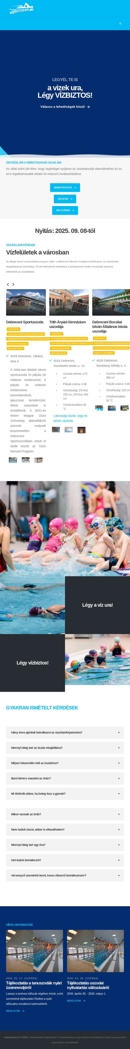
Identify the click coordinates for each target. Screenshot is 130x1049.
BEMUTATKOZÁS (63, 187)
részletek (13, 1011)
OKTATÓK (63, 199)
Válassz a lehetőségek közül (62, 106)
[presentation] (7, 284)
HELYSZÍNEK (63, 210)
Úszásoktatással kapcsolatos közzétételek (80, 1037)
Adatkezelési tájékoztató (43, 1037)
